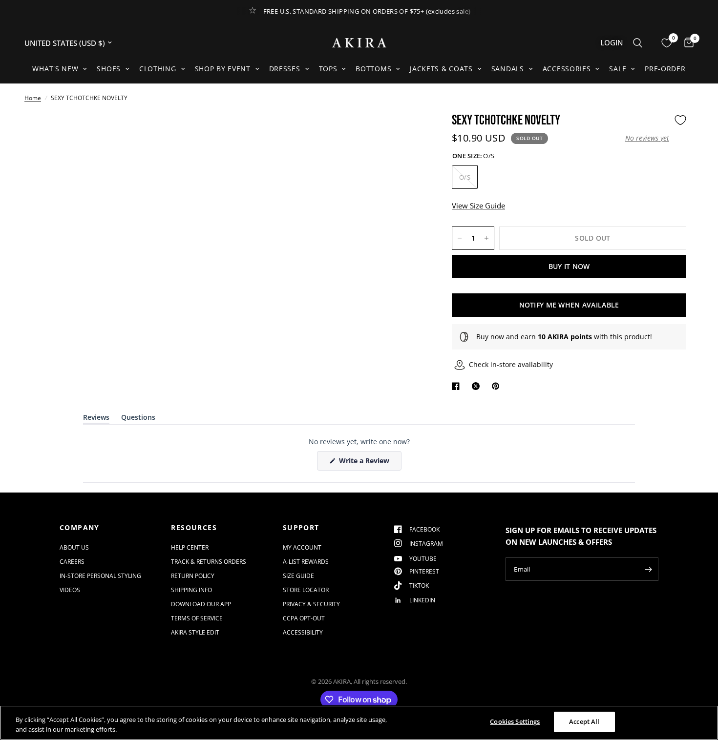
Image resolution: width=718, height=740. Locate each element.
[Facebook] (458, 386)
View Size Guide (478, 205)
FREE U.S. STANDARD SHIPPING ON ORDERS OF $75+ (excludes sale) (367, 11)
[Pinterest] (498, 386)
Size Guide (298, 576)
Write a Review (366, 463)
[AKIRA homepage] (359, 43)
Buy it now (569, 266)
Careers (72, 561)
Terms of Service (197, 618)
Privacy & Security (311, 604)
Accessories (567, 68)
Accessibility (303, 632)
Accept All (584, 721)
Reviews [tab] (96, 419)
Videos (70, 590)
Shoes (109, 68)
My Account (302, 547)
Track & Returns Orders (208, 561)
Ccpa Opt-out (304, 618)
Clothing (157, 68)
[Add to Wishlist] (680, 120)
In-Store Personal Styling (100, 576)
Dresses (284, 68)
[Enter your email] (648, 569)
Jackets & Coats (441, 68)
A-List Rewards (306, 561)
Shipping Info (191, 590)
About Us (74, 547)
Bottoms (373, 68)
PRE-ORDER (665, 68)
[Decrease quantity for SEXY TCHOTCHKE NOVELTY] (459, 238)
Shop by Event (223, 68)
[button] (647, 138)
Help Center (190, 547)
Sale (617, 68)
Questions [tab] (138, 419)
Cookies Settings (515, 721)
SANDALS (507, 68)
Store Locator (306, 590)
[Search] (637, 42)
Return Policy (192, 576)
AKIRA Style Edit (195, 632)
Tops (328, 68)
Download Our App (201, 604)
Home (32, 98)
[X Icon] (478, 386)
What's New (55, 68)
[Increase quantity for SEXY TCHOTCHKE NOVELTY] (486, 238)
